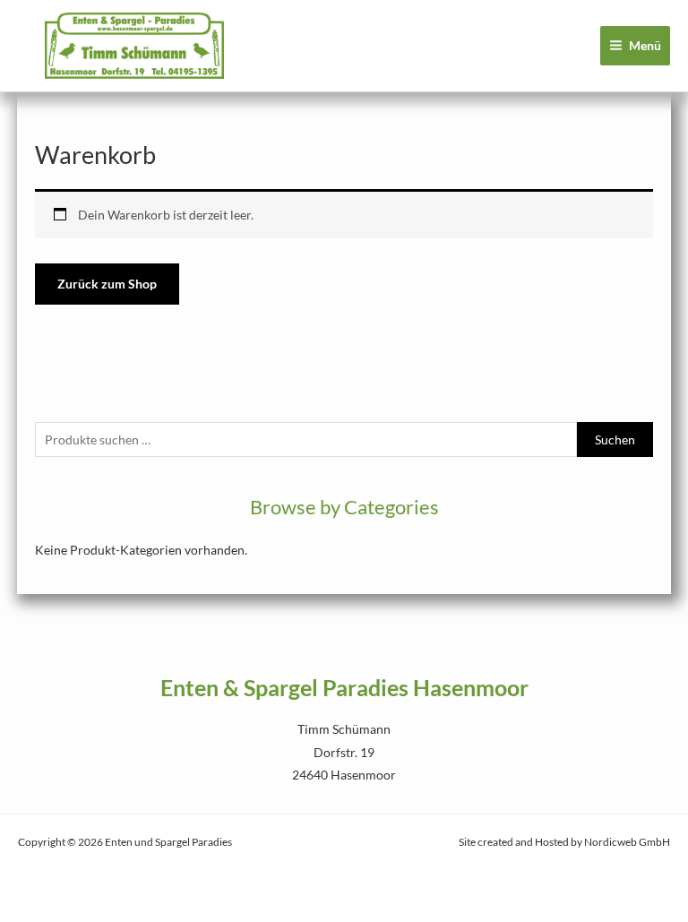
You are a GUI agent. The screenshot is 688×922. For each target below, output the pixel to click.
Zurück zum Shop (107, 283)
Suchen (615, 439)
